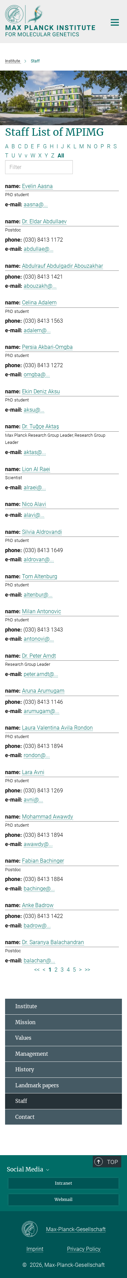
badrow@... (37, 925)
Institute (26, 1006)
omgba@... (37, 374)
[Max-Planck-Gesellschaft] (33, 1229)
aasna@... (36, 204)
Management (31, 1054)
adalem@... (37, 330)
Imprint (34, 1249)
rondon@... (37, 755)
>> (87, 969)
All (61, 155)
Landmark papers (37, 1085)
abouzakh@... (40, 286)
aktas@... (35, 452)
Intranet (63, 1183)
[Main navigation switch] (115, 22)
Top (112, 1162)
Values (23, 1038)
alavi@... (34, 515)
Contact (25, 1117)
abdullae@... (39, 249)
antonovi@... (39, 639)
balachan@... (39, 960)
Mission (25, 1022)
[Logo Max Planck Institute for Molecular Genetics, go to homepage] (51, 20)
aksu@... (34, 410)
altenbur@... (38, 594)
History (24, 1069)
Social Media (26, 1169)
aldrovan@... (39, 559)
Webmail (63, 1199)
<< (37, 969)
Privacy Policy (84, 1249)
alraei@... (35, 487)
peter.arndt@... (41, 674)
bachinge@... (39, 888)
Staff (21, 1101)
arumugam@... (41, 711)
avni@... (33, 799)
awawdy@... (38, 844)
